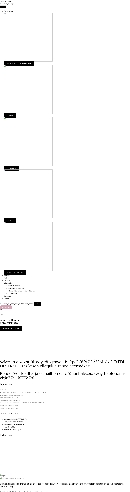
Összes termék (9, 11)
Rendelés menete (14, 286)
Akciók (6, 278)
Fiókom (6, 299)
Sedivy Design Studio (7, 443)
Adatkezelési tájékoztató (16, 288)
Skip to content (5, 1)
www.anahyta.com (7, 441)
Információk (8, 283)
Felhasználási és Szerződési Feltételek (21, 291)
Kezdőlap (7, 275)
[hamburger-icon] (3, 7)
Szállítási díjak (13, 293)
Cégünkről (7, 280)
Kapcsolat (7, 296)
